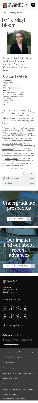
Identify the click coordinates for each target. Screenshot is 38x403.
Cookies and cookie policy (11, 389)
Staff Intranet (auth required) (12, 357)
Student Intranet (8, 362)
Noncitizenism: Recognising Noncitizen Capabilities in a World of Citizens (19, 134)
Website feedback (27, 389)
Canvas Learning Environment (13, 368)
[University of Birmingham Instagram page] (5, 308)
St (11, 140)
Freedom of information (10, 378)
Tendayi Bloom (16, 13)
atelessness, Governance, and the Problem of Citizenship (18, 141)
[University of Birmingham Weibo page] (11, 316)
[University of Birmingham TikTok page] (5, 316)
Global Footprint (11, 325)
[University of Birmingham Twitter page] (18, 308)
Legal (10, 352)
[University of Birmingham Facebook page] (25, 308)
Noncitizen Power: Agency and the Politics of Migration (18, 129)
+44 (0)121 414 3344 (12, 299)
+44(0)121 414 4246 (10, 83)
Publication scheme (9, 373)
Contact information (9, 394)
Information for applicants (25, 373)
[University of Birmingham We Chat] (18, 316)
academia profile (11, 158)
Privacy (5, 352)
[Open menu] (33, 5)
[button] (19, 178)
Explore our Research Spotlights (17, 266)
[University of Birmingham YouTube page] (25, 316)
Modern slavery (18, 352)
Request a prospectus (17, 219)
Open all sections (29, 174)
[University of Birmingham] (13, 4)
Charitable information (10, 384)
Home (5, 13)
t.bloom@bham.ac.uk (11, 88)
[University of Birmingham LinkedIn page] (11, 308)
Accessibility (28, 352)
